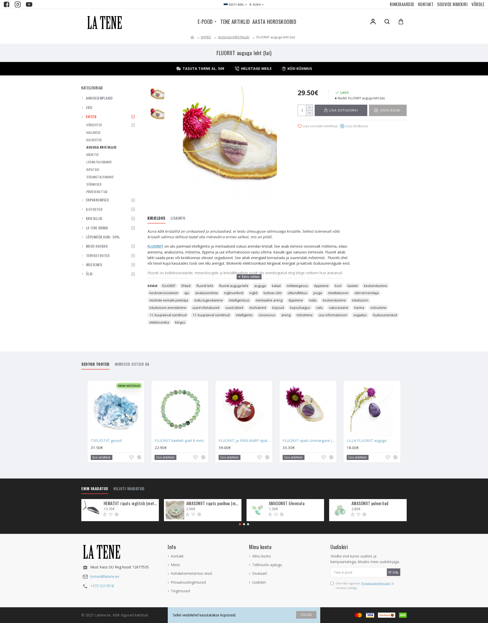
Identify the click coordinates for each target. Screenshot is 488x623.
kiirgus (180, 322)
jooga (317, 293)
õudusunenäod (385, 315)
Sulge (306, 614)
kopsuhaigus (300, 307)
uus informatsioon (333, 315)
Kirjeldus (156, 218)
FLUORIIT (155, 246)
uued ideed (234, 307)
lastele (352, 285)
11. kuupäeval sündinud (168, 315)
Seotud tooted (95, 364)
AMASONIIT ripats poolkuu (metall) (213, 503)
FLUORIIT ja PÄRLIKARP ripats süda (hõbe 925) (245, 440)
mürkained (257, 307)
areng (286, 315)
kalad (276, 285)
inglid (253, 293)
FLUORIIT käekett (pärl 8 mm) (179, 440)
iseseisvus (267, 315)
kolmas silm (273, 293)
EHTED (206, 37)
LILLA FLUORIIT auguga (366, 440)
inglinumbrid (233, 293)
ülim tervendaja (367, 293)
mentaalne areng (269, 300)
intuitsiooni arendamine (167, 307)
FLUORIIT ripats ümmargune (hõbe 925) (309, 440)
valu (319, 307)
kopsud (278, 307)
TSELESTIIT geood (106, 440)
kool (338, 285)
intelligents (244, 315)
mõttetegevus (297, 285)
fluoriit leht (204, 285)
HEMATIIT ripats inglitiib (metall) (130, 503)
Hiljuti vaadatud (129, 488)
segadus (360, 315)
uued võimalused (205, 307)
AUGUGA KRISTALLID (233, 37)
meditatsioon (338, 293)
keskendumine (375, 285)
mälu (313, 300)
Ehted (185, 285)
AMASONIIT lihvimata (287, 503)
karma (359, 307)
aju (186, 293)
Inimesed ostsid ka (132, 364)
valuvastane (338, 307)
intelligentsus (239, 300)
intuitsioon (360, 300)
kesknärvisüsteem (163, 293)
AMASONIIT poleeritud (370, 503)
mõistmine (305, 315)
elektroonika (159, 322)
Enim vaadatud (94, 488)
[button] (240, 524)
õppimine (321, 285)
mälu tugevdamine (208, 300)
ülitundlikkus (297, 293)
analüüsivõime (206, 293)
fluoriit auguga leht (233, 285)
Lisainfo (178, 218)
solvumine (378, 307)
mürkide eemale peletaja (168, 300)
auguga (260, 285)
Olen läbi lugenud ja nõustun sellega (365, 585)
